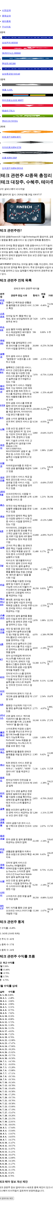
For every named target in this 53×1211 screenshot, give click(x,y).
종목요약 (6, 16)
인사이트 (6, 27)
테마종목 (6, 21)
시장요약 (6, 10)
